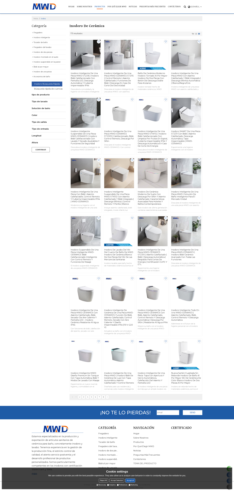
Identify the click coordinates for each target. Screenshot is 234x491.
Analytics (112, 485)
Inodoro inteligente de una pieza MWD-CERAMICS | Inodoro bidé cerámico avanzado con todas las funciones (184, 255)
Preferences (123, 485)
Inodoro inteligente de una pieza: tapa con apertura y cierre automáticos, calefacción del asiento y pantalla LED (151, 378)
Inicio (36, 18)
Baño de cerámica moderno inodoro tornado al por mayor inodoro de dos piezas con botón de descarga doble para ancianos (152, 78)
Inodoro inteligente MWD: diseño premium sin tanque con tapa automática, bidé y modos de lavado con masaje (85, 377)
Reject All (103, 480)
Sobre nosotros (84, 6)
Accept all (130, 480)
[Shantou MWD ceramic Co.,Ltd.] (46, 6)
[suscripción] (192, 412)
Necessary (102, 485)
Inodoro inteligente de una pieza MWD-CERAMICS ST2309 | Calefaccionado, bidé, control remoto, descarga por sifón (119, 136)
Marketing (134, 485)
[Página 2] (107, 397)
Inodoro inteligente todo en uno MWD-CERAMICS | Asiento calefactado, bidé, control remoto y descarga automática (185, 315)
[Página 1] (72, 397)
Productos (100, 6)
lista (196, 34)
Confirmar (40, 150)
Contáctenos (174, 6)
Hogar (71, 6)
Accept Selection (117, 480)
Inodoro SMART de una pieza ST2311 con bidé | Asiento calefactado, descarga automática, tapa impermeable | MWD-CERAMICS (185, 137)
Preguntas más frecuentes (152, 6)
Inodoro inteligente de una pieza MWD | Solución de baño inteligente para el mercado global (184, 195)
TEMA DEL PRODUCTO (144, 463)
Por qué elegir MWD (116, 6)
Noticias (133, 6)
